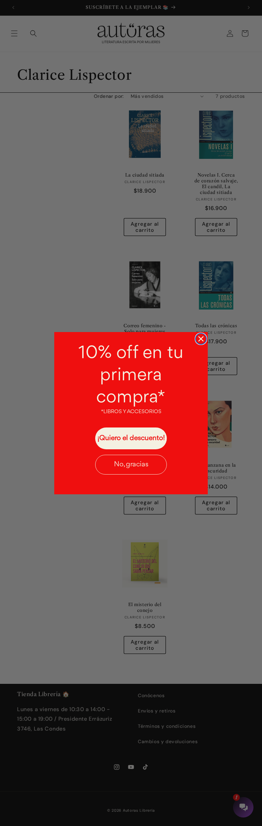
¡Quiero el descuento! (131, 438)
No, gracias (131, 464)
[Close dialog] (200, 338)
